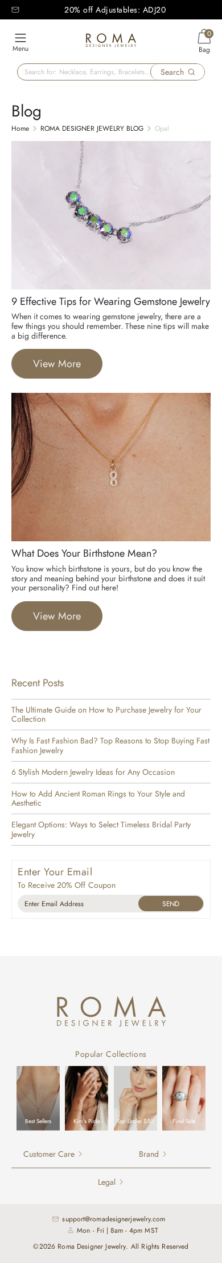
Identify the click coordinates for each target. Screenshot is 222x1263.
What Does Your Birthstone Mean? (84, 553)
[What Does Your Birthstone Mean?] (111, 538)
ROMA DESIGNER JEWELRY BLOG (91, 128)
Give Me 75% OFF (170, 903)
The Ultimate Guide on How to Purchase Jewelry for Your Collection (106, 715)
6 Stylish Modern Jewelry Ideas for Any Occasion (93, 772)
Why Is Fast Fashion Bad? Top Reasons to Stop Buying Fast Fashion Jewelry (110, 745)
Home (20, 128)
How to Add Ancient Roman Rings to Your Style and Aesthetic (98, 799)
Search (172, 72)
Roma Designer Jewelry (91, 1246)
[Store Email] (15, 10)
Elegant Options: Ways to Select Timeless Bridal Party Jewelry (101, 829)
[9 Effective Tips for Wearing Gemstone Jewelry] (111, 286)
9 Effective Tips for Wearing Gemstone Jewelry (110, 301)
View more (57, 363)
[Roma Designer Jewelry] (111, 42)
